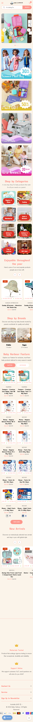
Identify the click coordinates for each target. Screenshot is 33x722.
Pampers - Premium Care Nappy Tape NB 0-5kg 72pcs (8, 391)
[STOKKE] (8, 335)
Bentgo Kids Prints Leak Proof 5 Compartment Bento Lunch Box (12, 575)
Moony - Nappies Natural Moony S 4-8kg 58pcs (24, 421)
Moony (8, 417)
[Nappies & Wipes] (8, 198)
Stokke (8, 345)
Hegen (24, 345)
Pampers (8, 387)
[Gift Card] (24, 247)
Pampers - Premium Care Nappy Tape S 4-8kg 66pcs (24, 391)
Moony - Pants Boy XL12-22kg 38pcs (24, 451)
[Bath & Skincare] (24, 214)
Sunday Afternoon (11, 303)
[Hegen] (24, 335)
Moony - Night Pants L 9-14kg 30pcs (8, 509)
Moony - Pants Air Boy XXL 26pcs (24, 481)
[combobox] (16, 7)
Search (27, 7)
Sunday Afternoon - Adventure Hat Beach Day (12, 306)
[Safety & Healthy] (8, 231)
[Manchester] (8, 214)
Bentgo (11, 570)
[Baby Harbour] (16, 3)
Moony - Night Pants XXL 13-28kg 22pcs (24, 509)
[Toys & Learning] (8, 247)
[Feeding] (24, 198)
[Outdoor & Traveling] (24, 231)
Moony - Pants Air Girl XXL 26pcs (9, 481)
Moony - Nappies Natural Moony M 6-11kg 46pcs (8, 452)
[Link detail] (16, 28)
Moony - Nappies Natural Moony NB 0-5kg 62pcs (8, 421)
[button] (29, 30)
